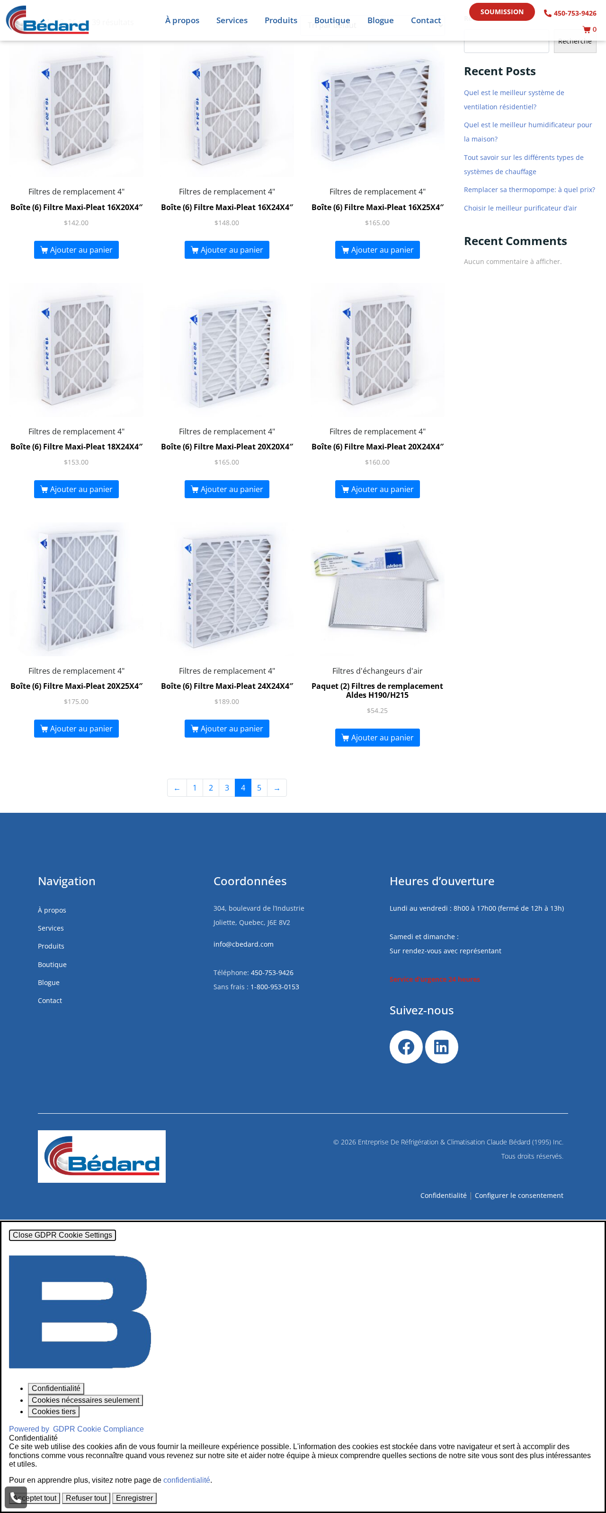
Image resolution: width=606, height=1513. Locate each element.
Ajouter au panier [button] (81, 250)
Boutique (332, 20)
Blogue (380, 20)
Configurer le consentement (519, 1195)
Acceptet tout (34, 1498)
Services (232, 20)
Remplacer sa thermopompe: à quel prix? (529, 189)
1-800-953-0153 (274, 986)
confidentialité (186, 1480)
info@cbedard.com (244, 944)
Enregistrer (134, 1498)
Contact (426, 20)
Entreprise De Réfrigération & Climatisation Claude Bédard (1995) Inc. (460, 1141)
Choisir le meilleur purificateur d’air (520, 207)
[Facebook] (406, 1047)
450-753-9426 (272, 972)
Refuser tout (86, 1498)
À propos (182, 20)
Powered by (76, 1429)
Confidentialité (443, 1195)
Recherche (575, 40)
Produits (281, 20)
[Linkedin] (441, 1047)
